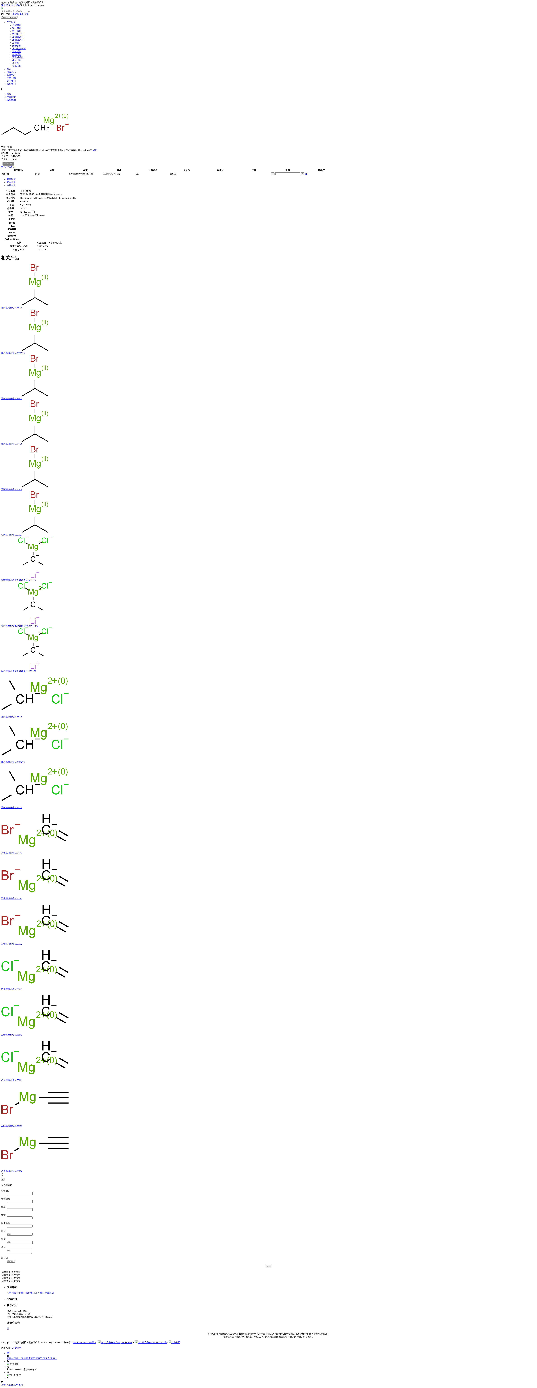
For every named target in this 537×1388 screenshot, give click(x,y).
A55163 (18, 989)
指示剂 (15, 63)
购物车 (14, 1385)
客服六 (46, 1358)
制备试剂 (16, 54)
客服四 (32, 1358)
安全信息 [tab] (11, 182)
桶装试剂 (16, 31)
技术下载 (11, 78)
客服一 (10, 1358)
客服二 (17, 1358)
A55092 (18, 944)
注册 (3, 5)
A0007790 (20, 353)
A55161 (18, 1080)
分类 (8, 1385)
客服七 (53, 1358)
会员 (20, 1385)
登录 (8, 5)
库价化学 (16, 1347)
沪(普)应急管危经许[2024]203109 (116, 1342)
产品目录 (11, 22)
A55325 (18, 307)
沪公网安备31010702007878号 (152, 1342)
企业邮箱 (15, 5)
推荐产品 (11, 72)
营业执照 (175, 1342)
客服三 (25, 1358)
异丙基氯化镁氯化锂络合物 (14, 580)
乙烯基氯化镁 (8, 989)
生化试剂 (16, 60)
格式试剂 (16, 51)
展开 (95, 150)
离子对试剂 (17, 57)
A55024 (18, 807)
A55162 (18, 1035)
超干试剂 (16, 45)
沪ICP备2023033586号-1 (84, 1342)
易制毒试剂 (17, 37)
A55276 (32, 671)
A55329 (18, 444)
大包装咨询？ (8, 167)
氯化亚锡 (24, 14)
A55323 (18, 398)
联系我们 (11, 84)
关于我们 (11, 81)
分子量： (5, 159)
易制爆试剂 (17, 40)
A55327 (18, 535)
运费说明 (49, 1293)
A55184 (18, 1171)
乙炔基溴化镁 (8, 1125)
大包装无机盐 (19, 48)
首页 (9, 69)
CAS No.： (6, 153)
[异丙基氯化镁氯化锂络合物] (35, 577)
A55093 (18, 898)
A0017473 (33, 626)
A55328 (18, 489)
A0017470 (20, 762)
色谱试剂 (16, 25)
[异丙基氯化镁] (35, 714)
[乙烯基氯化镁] (35, 986)
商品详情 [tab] (11, 179)
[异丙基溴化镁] (35, 305)
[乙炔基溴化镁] (35, 1123)
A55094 (18, 853)
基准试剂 (16, 66)
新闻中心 (11, 75)
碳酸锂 (15, 14)
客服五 (39, 1358)
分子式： (5, 156)
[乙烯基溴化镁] (35, 850)
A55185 (18, 1125)
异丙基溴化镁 (8, 307)
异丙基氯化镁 (8, 716)
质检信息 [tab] (11, 185)
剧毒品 (15, 43)
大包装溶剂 (17, 34)
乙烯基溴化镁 (8, 853)
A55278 (32, 580)
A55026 (18, 716)
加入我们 (39, 1293)
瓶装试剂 (16, 28)
